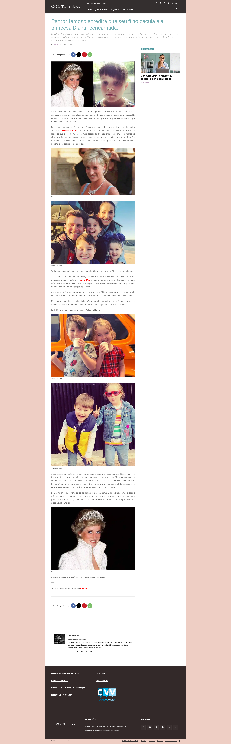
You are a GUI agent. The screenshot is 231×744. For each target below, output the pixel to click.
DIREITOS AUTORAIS (59, 681)
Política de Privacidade (130, 741)
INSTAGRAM (128, 9)
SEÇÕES (114, 9)
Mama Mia (85, 280)
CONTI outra (58, 45)
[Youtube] (176, 3)
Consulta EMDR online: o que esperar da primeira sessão (157, 77)
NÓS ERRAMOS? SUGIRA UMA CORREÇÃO (68, 688)
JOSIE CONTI (100, 9)
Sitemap (152, 741)
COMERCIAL (101, 673)
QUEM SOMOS (102, 681)
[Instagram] (160, 3)
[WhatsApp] (89, 54)
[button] (177, 10)
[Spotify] (168, 3)
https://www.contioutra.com (77, 639)
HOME (89, 9)
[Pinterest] (164, 3)
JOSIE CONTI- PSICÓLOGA (61, 695)
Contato (160, 741)
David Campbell (69, 130)
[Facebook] (156, 3)
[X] (172, 3)
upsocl (83, 588)
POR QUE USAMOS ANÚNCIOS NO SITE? (67, 673)
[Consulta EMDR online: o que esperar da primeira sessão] (160, 55)
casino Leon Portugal (172, 741)
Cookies (143, 741)
